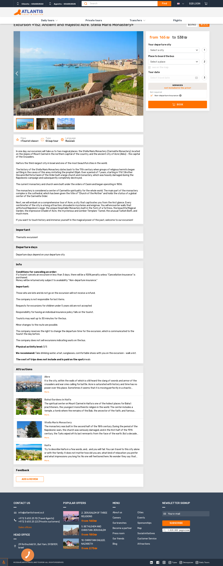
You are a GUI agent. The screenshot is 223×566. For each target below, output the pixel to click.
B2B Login (194, 3)
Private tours (94, 20)
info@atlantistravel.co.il (31, 512)
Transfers (136, 20)
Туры (174, 562)
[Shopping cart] (205, 3)
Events (141, 517)
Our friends (118, 538)
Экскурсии (188, 562)
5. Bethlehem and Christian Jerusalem (93, 528)
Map (139, 528)
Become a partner (122, 528)
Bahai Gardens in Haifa (57, 399)
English (182, 3)
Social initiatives (146, 533)
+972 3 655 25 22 (28, 521)
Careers (117, 517)
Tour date (154, 72)
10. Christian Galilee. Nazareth (93, 542)
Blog (115, 543)
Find (164, 3)
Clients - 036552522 (32, 4)
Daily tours (47, 20)
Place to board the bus (161, 56)
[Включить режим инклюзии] (4, 562)
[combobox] (173, 50)
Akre (47, 376)
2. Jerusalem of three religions (94, 514)
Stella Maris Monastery (58, 422)
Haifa (47, 445)
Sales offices (25, 527)
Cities (140, 512)
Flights (177, 20)
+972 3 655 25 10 (27, 518)
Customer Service (147, 538)
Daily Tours (204, 562)
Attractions (143, 543)
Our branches (120, 523)
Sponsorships (144, 523)
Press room (119, 533)
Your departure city (159, 45)
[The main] (28, 12)
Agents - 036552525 (64, 4)
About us (117, 512)
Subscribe (176, 523)
